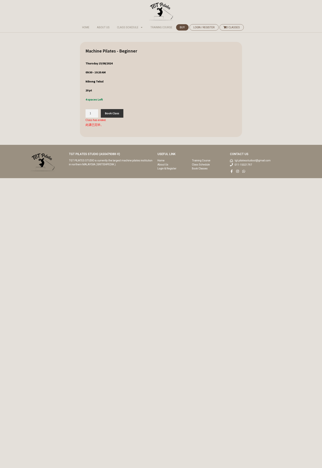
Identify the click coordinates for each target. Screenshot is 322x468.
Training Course (161, 27)
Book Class (112, 113)
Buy (182, 27)
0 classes (233, 27)
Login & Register (166, 168)
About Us (103, 27)
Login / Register (204, 27)
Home (85, 27)
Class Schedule (127, 27)
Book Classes (200, 168)
